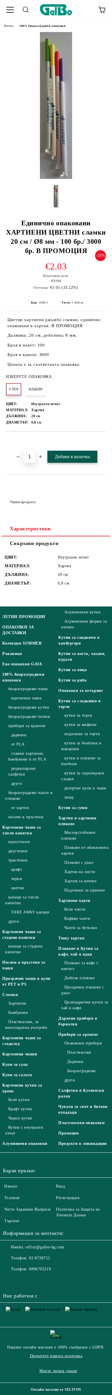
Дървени (75, 1061)
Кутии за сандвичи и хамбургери (79, 640)
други (16, 783)
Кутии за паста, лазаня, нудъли (82, 656)
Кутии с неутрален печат (24, 1130)
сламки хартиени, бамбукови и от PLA (27, 756)
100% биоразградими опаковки (42, 25)
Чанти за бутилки (80, 928)
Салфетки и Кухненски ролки (81, 1093)
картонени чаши (26, 698)
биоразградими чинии (29, 716)
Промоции (68, 1133)
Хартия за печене (80, 881)
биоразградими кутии (28, 707)
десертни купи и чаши (85, 788)
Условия (12, 1198)
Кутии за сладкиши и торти (79, 704)
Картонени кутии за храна (22, 1088)
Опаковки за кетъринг (80, 690)
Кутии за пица (72, 670)
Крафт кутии (20, 1109)
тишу (69, 797)
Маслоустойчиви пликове (78, 835)
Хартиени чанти (74, 900)
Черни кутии (20, 1118)
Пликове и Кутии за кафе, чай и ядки (78, 951)
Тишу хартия (71, 938)
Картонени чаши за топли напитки (21, 830)
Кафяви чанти (77, 918)
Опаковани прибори (83, 1043)
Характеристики (30, 528)
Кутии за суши (72, 808)
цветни (17, 888)
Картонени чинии (19, 1054)
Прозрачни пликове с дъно (82, 990)
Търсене (12, 1221)
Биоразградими (81, 1071)
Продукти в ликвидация (82, 1143)
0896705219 (40, 1269)
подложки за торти (82, 734)
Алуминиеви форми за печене (84, 624)
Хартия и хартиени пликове (77, 821)
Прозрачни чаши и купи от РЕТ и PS (26, 981)
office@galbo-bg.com (45, 1247)
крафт (16, 869)
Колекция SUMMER (22, 643)
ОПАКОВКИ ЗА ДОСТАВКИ (18, 630)
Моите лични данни (58, 1371)
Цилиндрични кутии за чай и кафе (84, 1005)
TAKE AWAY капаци (30, 912)
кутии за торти (78, 715)
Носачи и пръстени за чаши (23, 965)
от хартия (20, 808)
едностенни (19, 842)
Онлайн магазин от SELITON (56, 1389)
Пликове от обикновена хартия (85, 850)
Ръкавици (12, 653)
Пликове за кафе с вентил (79, 966)
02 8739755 (39, 1258)
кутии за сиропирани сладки (82, 776)
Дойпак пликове (79, 978)
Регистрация (67, 1198)
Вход (60, 1186)
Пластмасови (79, 1052)
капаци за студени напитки (24, 949)
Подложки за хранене (84, 890)
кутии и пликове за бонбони (81, 761)
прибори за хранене (27, 726)
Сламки (10, 995)
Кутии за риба (72, 680)
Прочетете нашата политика (56, 1356)
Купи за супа (15, 1064)
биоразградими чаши (28, 689)
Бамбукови (18, 1012)
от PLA (18, 744)
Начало (8, 25)
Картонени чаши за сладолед (21, 1041)
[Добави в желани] (102, 441)
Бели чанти (74, 909)
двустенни (18, 851)
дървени (18, 735)
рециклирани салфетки (22, 771)
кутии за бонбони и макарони (81, 746)
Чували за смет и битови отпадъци (83, 1109)
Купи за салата (17, 1075)
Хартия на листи (79, 872)
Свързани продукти (34, 543)
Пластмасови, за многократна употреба (26, 1025)
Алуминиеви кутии (82, 612)
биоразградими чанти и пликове (29, 796)
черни (16, 879)
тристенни (18, 860)
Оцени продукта (22, 502)
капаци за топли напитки (22, 900)
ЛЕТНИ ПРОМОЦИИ (23, 617)
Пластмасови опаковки (81, 1123)
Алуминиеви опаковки (24, 1143)
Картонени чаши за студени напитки (21, 935)
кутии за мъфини (80, 724)
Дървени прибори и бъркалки (77, 1021)
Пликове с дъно (78, 862)
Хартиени (17, 1003)
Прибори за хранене (78, 1034)
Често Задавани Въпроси (27, 1209)
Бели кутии (19, 1100)
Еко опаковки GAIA (22, 664)
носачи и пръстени (25, 817)
